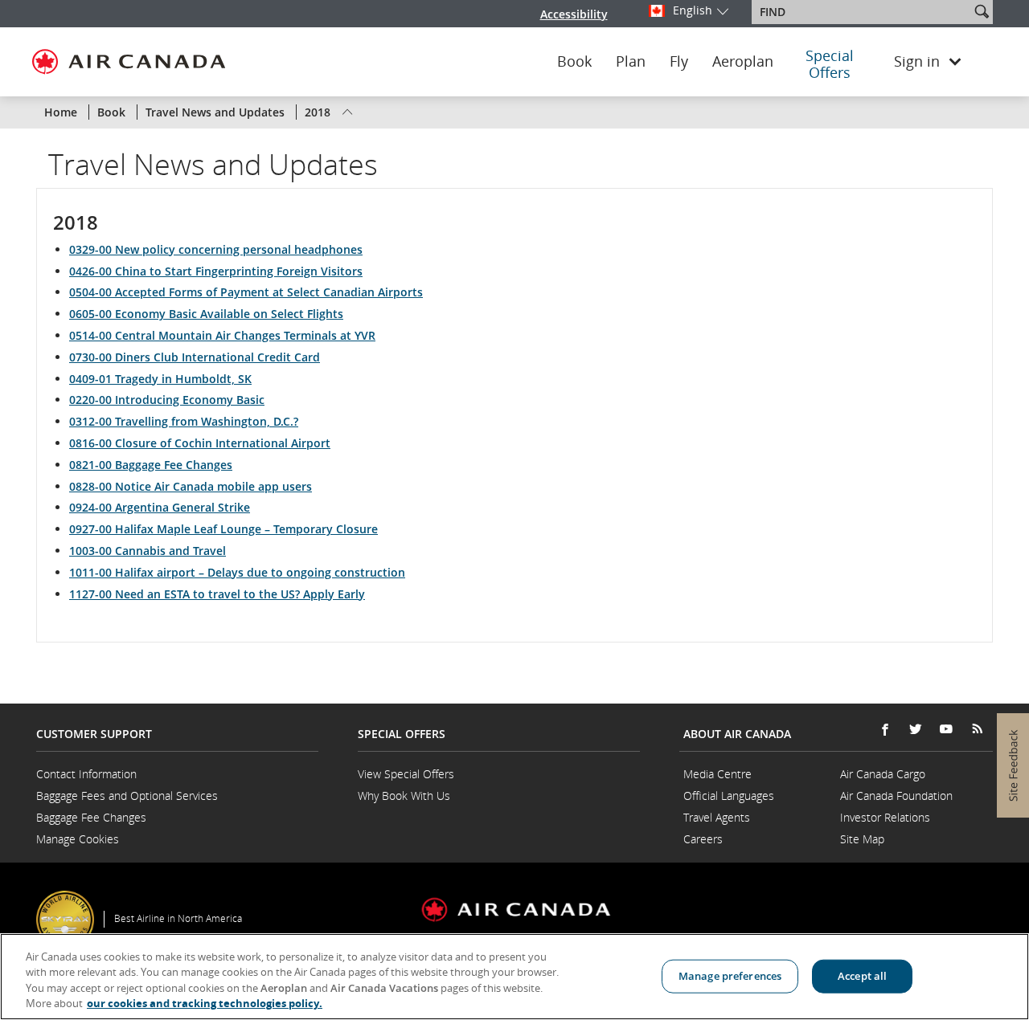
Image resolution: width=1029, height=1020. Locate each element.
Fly (679, 62)
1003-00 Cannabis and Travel (147, 550)
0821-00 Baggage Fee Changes (150, 464)
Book (574, 62)
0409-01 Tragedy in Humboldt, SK (160, 378)
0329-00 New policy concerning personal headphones (216, 249)
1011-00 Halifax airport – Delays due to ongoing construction (237, 572)
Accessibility (574, 14)
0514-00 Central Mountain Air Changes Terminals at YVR (222, 335)
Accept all (862, 976)
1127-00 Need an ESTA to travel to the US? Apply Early (217, 594)
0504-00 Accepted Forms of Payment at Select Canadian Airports (246, 292)
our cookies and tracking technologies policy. (204, 1003)
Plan (631, 62)
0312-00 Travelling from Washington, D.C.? (183, 421)
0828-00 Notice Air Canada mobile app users (190, 486)
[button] (981, 11)
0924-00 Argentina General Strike (159, 507)
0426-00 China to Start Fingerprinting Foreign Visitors (216, 271)
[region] (514, 976)
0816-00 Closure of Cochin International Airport (199, 443)
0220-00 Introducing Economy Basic (166, 399)
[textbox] (862, 12)
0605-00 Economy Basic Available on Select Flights (206, 313)
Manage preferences (729, 976)
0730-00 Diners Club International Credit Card (194, 357)
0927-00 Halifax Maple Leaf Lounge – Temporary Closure (223, 529)
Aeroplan (742, 62)
